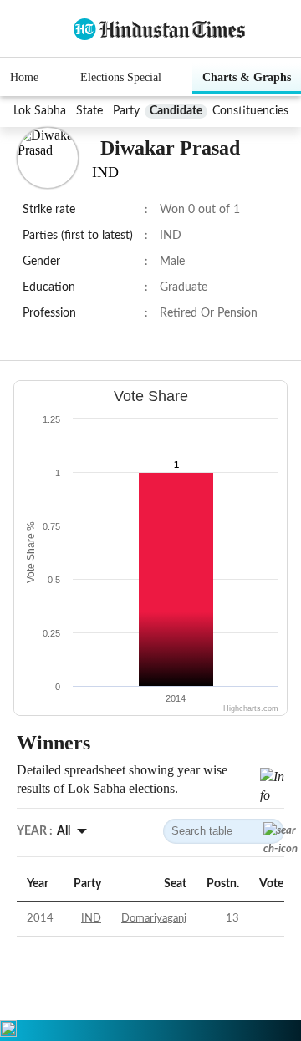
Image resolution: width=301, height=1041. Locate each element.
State (89, 111)
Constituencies (250, 111)
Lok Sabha (39, 111)
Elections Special (120, 77)
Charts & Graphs (246, 77)
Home (24, 77)
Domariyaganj (153, 918)
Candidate (176, 111)
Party (126, 111)
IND (91, 918)
